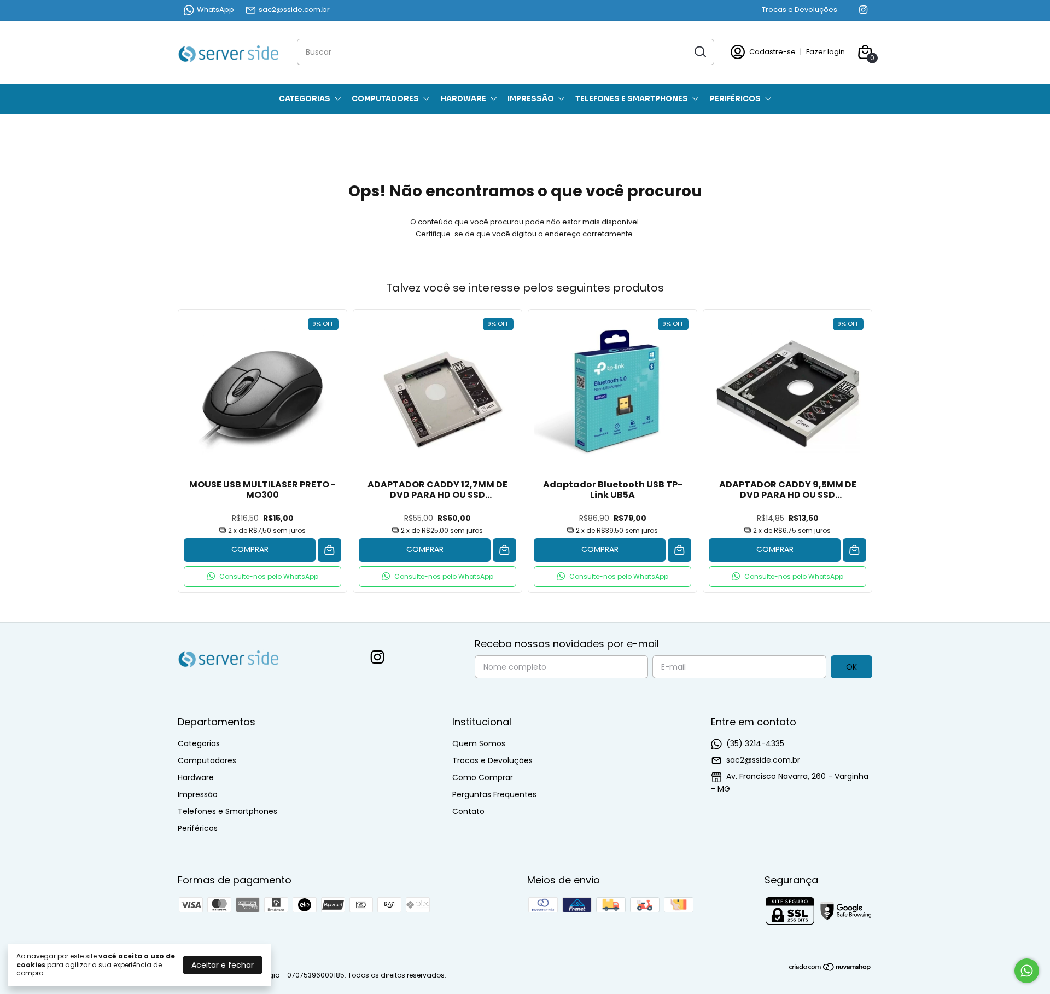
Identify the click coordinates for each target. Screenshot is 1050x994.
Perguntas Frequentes (494, 794)
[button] (262, 576)
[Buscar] (699, 51)
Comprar (250, 549)
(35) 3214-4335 (755, 743)
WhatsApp (215, 9)
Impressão (531, 98)
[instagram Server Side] (863, 10)
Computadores (385, 98)
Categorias (304, 98)
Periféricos (735, 98)
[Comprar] (329, 550)
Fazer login (825, 51)
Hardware (463, 98)
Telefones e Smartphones (631, 98)
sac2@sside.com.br (294, 9)
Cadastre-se (772, 51)
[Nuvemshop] (830, 968)
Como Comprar (482, 777)
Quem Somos (478, 743)
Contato (468, 811)
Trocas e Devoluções (799, 9)
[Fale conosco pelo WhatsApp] (1026, 970)
